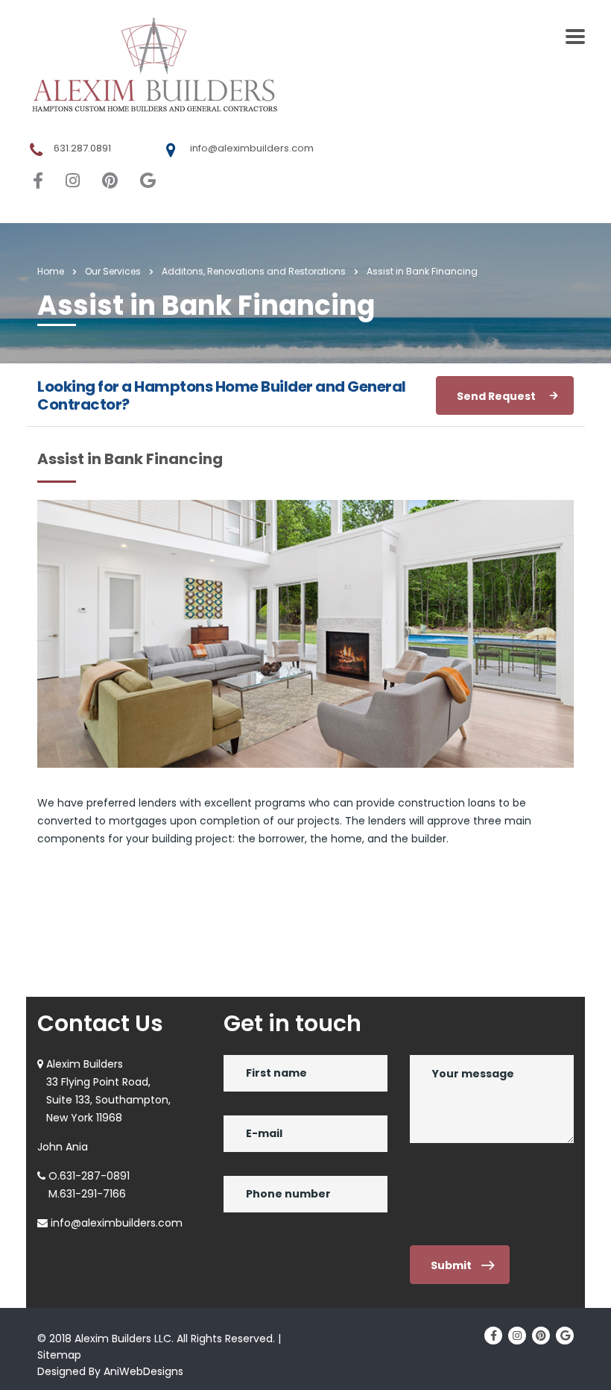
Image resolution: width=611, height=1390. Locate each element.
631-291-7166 (93, 1193)
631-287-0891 (95, 1175)
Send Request (496, 396)
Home (50, 271)
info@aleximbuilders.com (252, 148)
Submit (451, 1265)
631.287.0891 (82, 148)
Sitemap (59, 1354)
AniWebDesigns (143, 1371)
